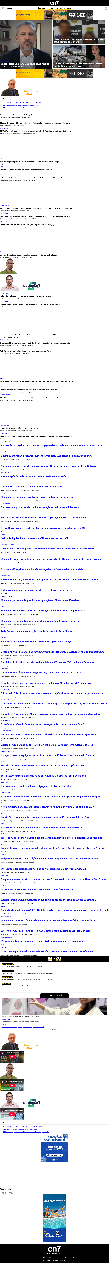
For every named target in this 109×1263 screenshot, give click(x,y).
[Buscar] (106, 8)
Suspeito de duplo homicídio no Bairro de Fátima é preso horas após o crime (22, 102)
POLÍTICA (59, 8)
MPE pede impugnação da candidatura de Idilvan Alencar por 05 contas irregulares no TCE (26, 107)
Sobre (34, 1258)
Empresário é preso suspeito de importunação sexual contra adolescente (21, 105)
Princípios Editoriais (46, 1258)
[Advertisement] (48, 145)
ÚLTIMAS (41, 8)
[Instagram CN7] (3, 8)
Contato (57, 1258)
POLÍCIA (50, 8)
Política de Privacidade (70, 1258)
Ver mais (54, 990)
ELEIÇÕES (67, 8)
